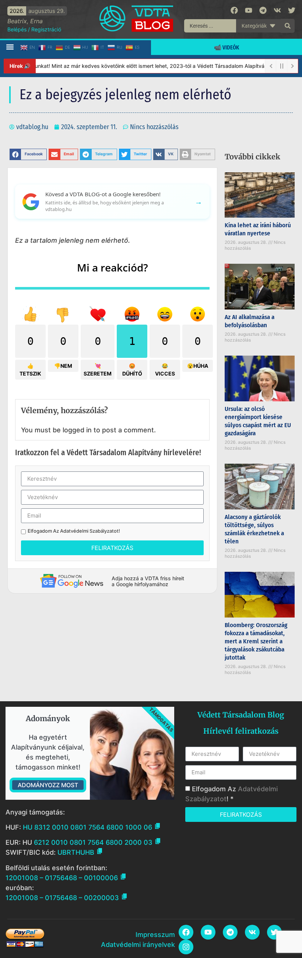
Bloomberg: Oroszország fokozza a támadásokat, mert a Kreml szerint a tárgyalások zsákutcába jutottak (256, 641)
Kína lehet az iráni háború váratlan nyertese (258, 229)
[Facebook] (234, 10)
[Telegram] (263, 10)
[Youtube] (248, 10)
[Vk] (277, 10)
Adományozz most (48, 785)
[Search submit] (288, 26)
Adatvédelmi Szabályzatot (89, 531)
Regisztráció (46, 29)
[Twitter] (291, 10)
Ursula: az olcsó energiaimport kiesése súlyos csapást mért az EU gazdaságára (258, 421)
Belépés (17, 29)
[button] (10, 47)
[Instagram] (186, 947)
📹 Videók (226, 47)
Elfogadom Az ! (74, 531)
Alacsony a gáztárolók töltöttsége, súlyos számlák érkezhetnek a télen (254, 529)
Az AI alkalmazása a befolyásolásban (249, 321)
